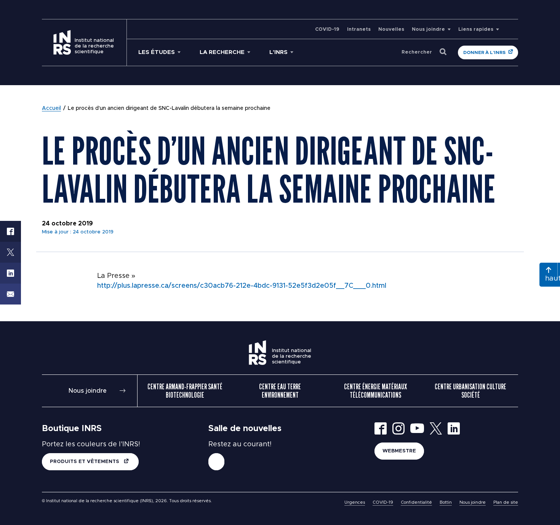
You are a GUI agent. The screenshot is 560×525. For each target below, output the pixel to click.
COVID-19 (327, 29)
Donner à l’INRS (484, 52)
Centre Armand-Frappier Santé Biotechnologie (184, 391)
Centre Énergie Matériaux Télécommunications (375, 391)
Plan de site (505, 502)
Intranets (359, 29)
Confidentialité (416, 502)
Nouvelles (391, 29)
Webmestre (399, 451)
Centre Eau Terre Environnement (280, 391)
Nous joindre (428, 29)
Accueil (51, 108)
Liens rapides (475, 29)
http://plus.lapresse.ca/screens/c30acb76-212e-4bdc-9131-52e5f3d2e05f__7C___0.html (241, 285)
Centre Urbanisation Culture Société (470, 391)
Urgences (354, 502)
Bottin (446, 502)
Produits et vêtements (85, 461)
